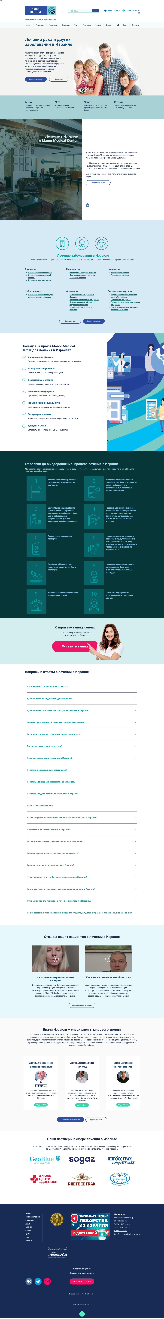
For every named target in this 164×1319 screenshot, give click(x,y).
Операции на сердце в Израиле (83, 273)
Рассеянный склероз (120, 275)
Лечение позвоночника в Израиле (84, 300)
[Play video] (56, 959)
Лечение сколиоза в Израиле (82, 302)
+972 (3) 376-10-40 (121, 1227)
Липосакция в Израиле (121, 300)
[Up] (82, 1314)
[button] (40, 25)
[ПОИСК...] (95, 10)
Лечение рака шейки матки (40, 273)
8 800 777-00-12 (120, 1231)
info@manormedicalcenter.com (127, 1234)
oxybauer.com (85, 1304)
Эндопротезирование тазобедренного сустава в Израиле (81, 307)
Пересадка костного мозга (39, 280)
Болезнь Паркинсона (120, 273)
